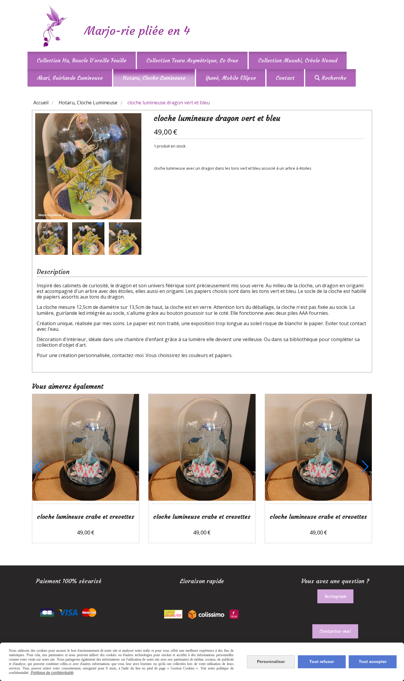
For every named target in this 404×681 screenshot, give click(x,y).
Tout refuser (321, 661)
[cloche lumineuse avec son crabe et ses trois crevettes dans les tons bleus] (85, 446)
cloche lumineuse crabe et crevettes (85, 516)
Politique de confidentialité (52, 673)
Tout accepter (373, 661)
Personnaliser (271, 661)
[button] (133, 238)
